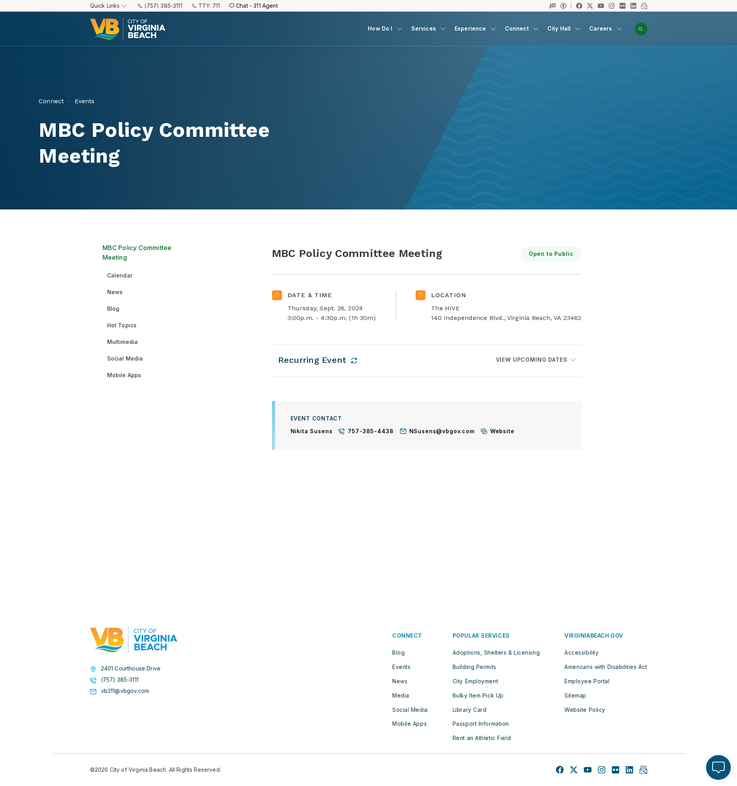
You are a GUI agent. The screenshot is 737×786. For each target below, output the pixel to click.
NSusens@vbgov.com (442, 431)
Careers (600, 28)
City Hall (559, 28)
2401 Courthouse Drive (131, 668)
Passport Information (481, 723)
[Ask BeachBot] (718, 767)
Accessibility (581, 652)
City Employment (475, 681)
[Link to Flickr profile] (622, 6)
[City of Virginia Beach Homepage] (127, 29)
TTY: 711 (209, 5)
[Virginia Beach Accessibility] (565, 6)
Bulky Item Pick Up (478, 695)
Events (401, 667)
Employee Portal (586, 681)
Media (400, 695)
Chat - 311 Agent (257, 5)
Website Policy (584, 709)
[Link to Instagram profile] (612, 6)
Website (502, 431)
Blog (398, 652)
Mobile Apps (409, 723)
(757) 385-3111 (163, 5)
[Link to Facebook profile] (579, 6)
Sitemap (575, 695)
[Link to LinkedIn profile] (633, 6)
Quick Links (105, 5)
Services (423, 28)
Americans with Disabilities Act (605, 667)
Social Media (410, 709)
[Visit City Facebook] (560, 770)
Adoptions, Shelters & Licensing (496, 652)
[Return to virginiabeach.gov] (133, 639)
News (399, 681)
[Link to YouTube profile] (601, 6)
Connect (517, 28)
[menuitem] (385, 29)
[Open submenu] (399, 28)
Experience (470, 28)
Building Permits (474, 667)
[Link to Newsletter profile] (644, 6)
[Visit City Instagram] (601, 770)
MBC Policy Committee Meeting (137, 253)
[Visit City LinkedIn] (629, 770)
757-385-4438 (370, 431)
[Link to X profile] (590, 6)
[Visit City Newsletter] (643, 770)
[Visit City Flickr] (615, 770)
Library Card (470, 709)
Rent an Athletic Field (482, 738)
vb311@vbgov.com (125, 691)
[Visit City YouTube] (588, 770)
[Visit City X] (574, 770)
